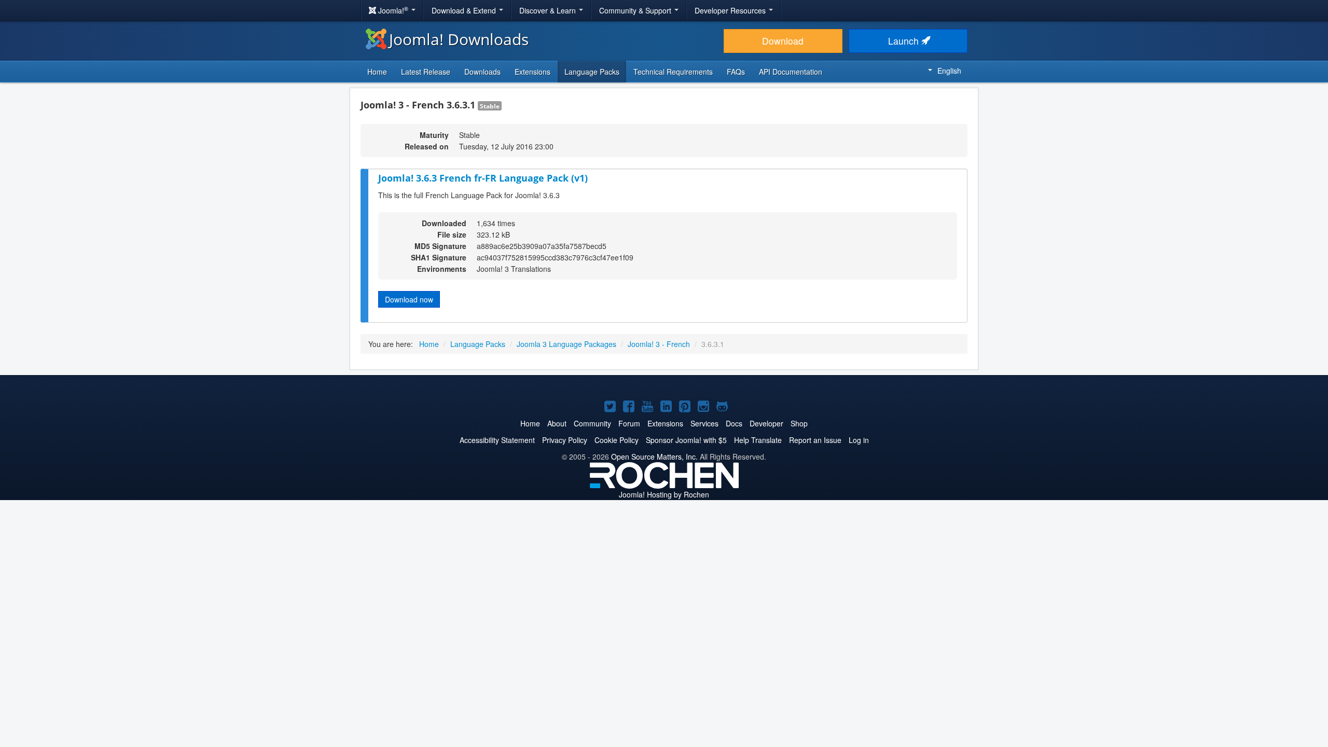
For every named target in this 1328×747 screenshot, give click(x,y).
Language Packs (591, 71)
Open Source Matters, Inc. (654, 456)
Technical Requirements (673, 71)
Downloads (482, 71)
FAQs (736, 71)
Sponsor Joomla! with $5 (686, 440)
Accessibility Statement (497, 440)
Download (783, 40)
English (949, 70)
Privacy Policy (564, 440)
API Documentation (790, 71)
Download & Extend (465, 10)
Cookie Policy (616, 440)
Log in (859, 440)
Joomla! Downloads (459, 39)
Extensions (532, 71)
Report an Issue (815, 440)
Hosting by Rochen (664, 494)
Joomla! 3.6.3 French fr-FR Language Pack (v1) (483, 178)
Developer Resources (731, 10)
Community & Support (636, 10)
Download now (409, 299)
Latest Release (425, 71)
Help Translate (758, 440)
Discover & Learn (548, 10)
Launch (904, 40)
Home (377, 71)
